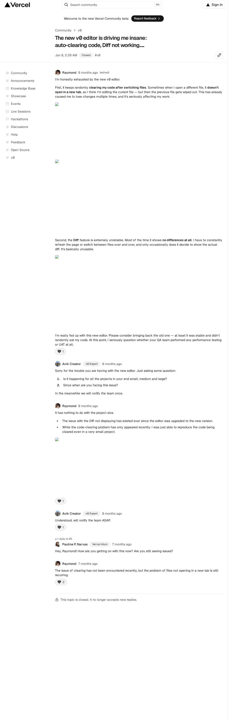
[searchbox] (112, 4)
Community (63, 30)
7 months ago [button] (122, 544)
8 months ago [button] (88, 73)
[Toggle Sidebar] (47, 112)
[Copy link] (219, 55)
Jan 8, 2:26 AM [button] (66, 55)
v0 (80, 30)
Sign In (217, 4)
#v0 (97, 55)
